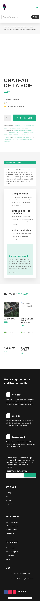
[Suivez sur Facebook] (6, 592)
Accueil (6, 27)
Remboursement (12, 529)
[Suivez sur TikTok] (14, 592)
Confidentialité (11, 548)
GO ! (35, 17)
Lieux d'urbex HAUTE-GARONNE (16, 128)
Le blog (8, 493)
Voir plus (12, 272)
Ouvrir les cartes (12, 522)
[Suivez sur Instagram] (10, 592)
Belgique (9, 504)
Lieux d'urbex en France (19, 27)
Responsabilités (11, 555)
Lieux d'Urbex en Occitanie (22, 137)
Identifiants (10, 533)
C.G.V (8, 559)
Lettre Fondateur (12, 526)
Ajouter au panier (24, 118)
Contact (8, 500)
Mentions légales (12, 552)
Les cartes (9, 496)
